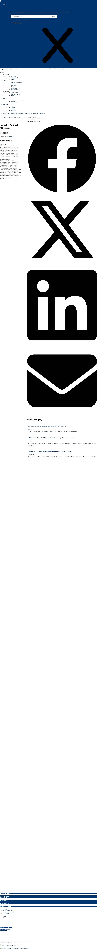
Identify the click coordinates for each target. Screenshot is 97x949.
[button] (3, 72)
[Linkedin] (6, 935)
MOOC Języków (14, 103)
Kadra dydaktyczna (15, 88)
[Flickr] (8, 935)
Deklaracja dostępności (8, 912)
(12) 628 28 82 (5, 902)
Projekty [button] (5, 98)
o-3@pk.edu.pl (7, 906)
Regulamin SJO (14, 89)
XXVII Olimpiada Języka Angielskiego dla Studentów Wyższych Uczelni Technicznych (51, 438)
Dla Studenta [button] (6, 91)
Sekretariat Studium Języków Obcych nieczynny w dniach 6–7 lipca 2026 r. (47, 426)
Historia (12, 86)
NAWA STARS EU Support (17, 100)
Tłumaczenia (14, 110)
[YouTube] (2, 935)
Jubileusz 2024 (14, 77)
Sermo (4, 916)
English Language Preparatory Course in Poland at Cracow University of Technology (24, 113)
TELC (4, 917)
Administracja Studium (16, 82)
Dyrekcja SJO (14, 85)
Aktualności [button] (6, 74)
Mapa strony (6, 913)
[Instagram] (4, 935)
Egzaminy (13, 107)
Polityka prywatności (8, 910)
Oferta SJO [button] (5, 104)
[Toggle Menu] (1, 8)
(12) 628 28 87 (5, 903)
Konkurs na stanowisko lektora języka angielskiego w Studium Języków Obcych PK (50, 451)
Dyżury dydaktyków (15, 92)
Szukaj (4, 10)
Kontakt (5, 4)
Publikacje (13, 109)
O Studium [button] (5, 80)
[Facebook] (0, 1)
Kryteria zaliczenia (15, 94)
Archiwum (13, 79)
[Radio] (12, 935)
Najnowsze (13, 76)
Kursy (12, 106)
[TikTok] (10, 935)
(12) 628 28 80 (5, 900)
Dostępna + (13, 101)
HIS (3, 115)
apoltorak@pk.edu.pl (9, 136)
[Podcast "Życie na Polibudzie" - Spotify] (14, 935)
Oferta (12, 95)
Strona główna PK (7, 909)
